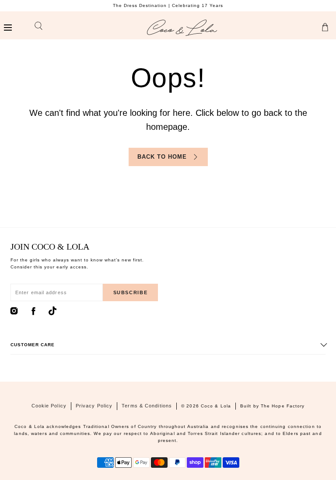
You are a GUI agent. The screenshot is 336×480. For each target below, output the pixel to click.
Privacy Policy (94, 405)
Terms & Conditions (147, 405)
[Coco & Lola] (182, 28)
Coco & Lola (216, 405)
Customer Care (32, 344)
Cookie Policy (49, 405)
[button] (7, 27)
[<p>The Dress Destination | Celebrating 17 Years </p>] (168, 5)
